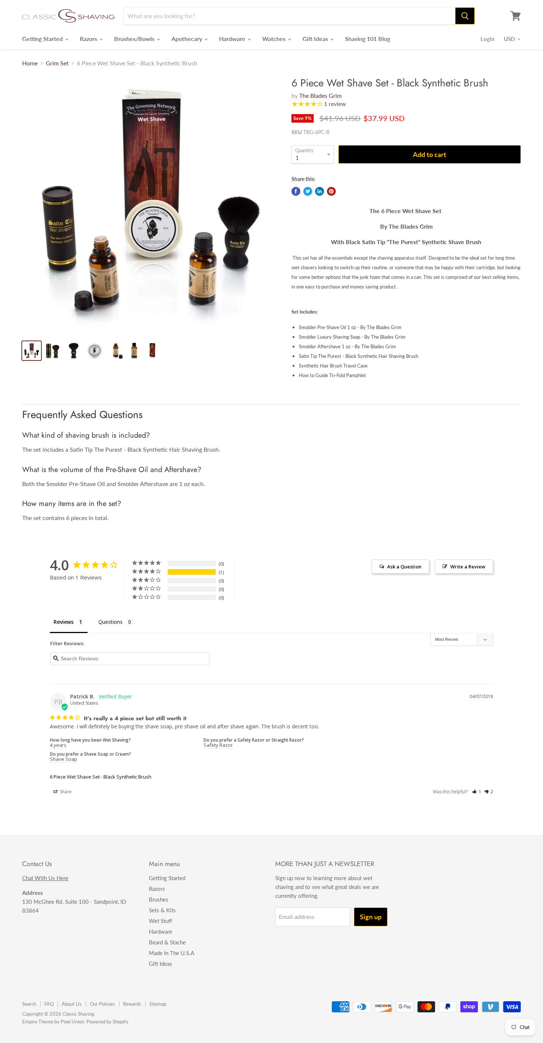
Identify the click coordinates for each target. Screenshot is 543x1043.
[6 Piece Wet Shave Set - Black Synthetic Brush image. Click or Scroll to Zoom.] (150, 205)
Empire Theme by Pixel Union (53, 1022)
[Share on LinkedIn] (319, 191)
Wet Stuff (160, 920)
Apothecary (187, 38)
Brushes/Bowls (135, 38)
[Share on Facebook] (295, 191)
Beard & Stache (167, 942)
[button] (476, 792)
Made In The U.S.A (171, 953)
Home (30, 63)
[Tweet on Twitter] (307, 191)
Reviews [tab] (64, 621)
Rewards (132, 1004)
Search (29, 1004)
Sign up (371, 917)
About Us (72, 1004)
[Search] (465, 15)
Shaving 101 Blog (367, 38)
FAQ (49, 1004)
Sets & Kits (162, 910)
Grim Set (57, 63)
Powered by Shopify (107, 1022)
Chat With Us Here (45, 878)
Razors (89, 38)
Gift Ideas (316, 38)
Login (487, 38)
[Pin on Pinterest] (331, 191)
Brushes (158, 899)
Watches (274, 38)
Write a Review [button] (467, 566)
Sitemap (157, 1004)
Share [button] (65, 792)
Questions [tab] (110, 621)
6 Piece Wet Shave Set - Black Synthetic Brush (100, 776)
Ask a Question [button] (404, 566)
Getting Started (43, 38)
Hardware (233, 38)
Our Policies (102, 1004)
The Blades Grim (320, 95)
